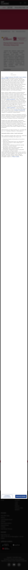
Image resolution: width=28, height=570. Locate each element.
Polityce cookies (15, 156)
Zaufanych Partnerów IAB (19, 109)
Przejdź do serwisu (21, 496)
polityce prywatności (11, 99)
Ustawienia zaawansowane (7, 496)
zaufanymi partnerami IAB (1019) (11, 77)
